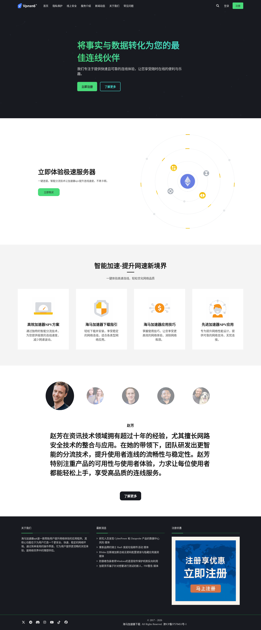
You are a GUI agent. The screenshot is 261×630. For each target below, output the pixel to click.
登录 (226, 6)
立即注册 (87, 86)
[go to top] (251, 617)
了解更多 (110, 86)
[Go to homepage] (27, 5)
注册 (237, 6)
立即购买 (49, 192)
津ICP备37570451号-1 (175, 624)
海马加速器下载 (131, 624)
